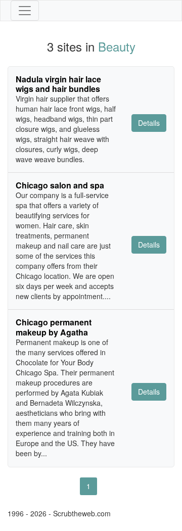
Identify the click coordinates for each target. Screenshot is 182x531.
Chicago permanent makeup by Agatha (54, 326)
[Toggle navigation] (25, 11)
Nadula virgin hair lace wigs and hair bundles (58, 83)
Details (149, 123)
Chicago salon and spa (60, 185)
